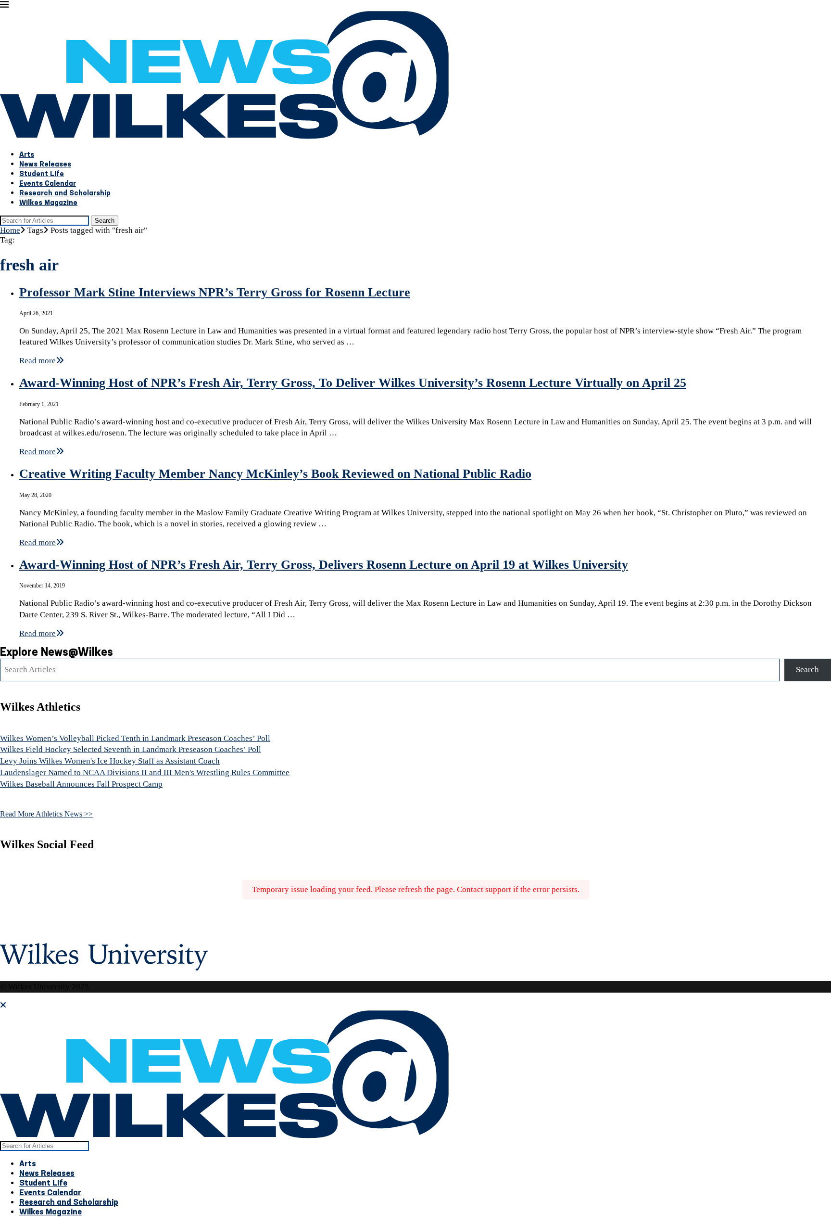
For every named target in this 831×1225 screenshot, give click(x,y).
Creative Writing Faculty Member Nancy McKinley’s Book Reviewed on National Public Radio (275, 474)
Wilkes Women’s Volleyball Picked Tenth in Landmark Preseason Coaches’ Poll (135, 738)
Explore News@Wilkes (56, 653)
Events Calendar (47, 184)
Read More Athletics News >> (46, 814)
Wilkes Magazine (48, 203)
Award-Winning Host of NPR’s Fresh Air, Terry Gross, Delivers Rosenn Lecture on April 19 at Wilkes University (323, 565)
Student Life (41, 174)
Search (104, 220)
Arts (26, 155)
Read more (37, 360)
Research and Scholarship (65, 193)
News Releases (45, 164)
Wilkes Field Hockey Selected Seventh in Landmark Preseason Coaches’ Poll (130, 749)
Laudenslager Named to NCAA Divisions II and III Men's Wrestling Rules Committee (145, 772)
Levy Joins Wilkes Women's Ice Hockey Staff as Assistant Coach (110, 761)
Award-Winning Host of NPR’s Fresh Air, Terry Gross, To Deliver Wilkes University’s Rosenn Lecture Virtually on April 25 (352, 383)
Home (10, 230)
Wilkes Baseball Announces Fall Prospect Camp (81, 784)
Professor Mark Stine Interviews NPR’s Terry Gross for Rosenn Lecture (214, 292)
